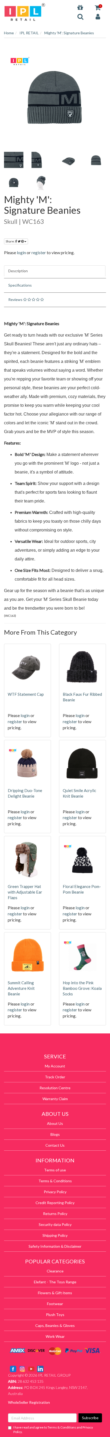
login (21, 252)
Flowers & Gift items (55, 1293)
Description (18, 271)
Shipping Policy (55, 1235)
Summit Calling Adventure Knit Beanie (21, 988)
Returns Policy (55, 1213)
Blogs (55, 1134)
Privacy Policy (55, 1191)
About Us (55, 1123)
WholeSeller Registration (29, 1402)
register (39, 252)
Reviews (15, 299)
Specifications (20, 285)
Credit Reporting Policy (55, 1202)
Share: (10, 241)
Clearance (55, 1271)
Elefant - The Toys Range (55, 1282)
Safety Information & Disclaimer (55, 1246)
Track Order (55, 1077)
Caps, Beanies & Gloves (55, 1325)
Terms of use (55, 1170)
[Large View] (13, 160)
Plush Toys (55, 1314)
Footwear (55, 1303)
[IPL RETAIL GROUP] (25, 11)
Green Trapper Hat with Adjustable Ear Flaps (25, 892)
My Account (55, 1066)
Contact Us (55, 1145)
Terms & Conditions (55, 1181)
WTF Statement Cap (26, 694)
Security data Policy (55, 1224)
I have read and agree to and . (53, 1429)
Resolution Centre (55, 1088)
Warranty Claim (55, 1098)
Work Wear (55, 1336)
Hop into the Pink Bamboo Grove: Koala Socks (82, 988)
